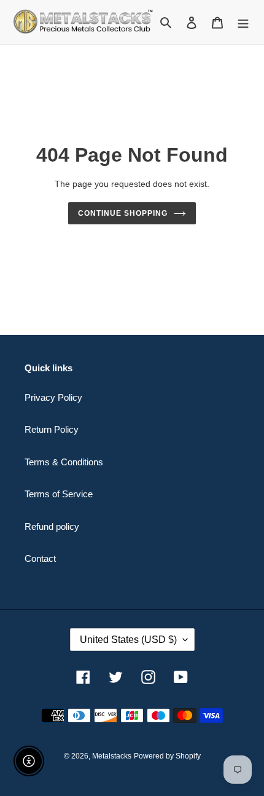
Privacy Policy (53, 397)
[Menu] (243, 22)
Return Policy (52, 429)
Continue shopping (123, 213)
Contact (40, 558)
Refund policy (52, 526)
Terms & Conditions (64, 462)
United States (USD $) (128, 639)
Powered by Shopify (167, 756)
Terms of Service (59, 494)
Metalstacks (111, 756)
